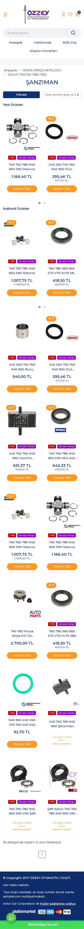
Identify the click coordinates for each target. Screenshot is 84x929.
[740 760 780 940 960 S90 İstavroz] (22, 132)
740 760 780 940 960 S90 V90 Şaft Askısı (22, 811)
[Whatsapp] (11, 918)
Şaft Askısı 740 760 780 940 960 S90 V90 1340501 (62, 811)
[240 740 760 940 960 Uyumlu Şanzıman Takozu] (22, 421)
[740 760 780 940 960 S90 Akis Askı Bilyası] (62, 421)
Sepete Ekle (22, 189)
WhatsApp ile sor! (43, 925)
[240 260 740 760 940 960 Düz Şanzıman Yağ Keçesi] (61, 132)
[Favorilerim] (70, 14)
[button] (39, 203)
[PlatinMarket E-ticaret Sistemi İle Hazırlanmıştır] (24, 912)
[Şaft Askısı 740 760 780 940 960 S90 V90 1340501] (62, 776)
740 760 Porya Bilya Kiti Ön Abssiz (22, 633)
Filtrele (21, 95)
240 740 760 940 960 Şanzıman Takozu (62, 724)
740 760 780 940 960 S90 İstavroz (22, 167)
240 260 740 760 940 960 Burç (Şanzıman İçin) (22, 367)
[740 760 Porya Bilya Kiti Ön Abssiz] (22, 598)
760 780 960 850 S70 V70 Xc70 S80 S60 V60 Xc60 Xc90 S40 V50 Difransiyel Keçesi (61, 270)
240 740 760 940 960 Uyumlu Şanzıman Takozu (22, 456)
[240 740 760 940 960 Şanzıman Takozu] (62, 687)
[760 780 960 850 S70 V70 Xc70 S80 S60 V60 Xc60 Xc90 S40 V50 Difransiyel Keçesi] (61, 236)
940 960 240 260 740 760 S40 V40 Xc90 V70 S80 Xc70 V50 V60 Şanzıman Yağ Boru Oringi (22, 722)
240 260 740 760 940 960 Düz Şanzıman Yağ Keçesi (62, 167)
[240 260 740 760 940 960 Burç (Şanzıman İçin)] (22, 332)
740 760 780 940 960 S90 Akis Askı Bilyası (62, 456)
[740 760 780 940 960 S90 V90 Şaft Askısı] (22, 776)
